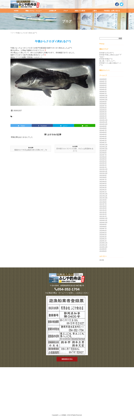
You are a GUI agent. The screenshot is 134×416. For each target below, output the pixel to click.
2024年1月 (103, 142)
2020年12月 (103, 218)
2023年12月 (103, 145)
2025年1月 (103, 118)
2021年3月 (103, 212)
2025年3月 (103, 114)
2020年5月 (103, 233)
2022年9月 (103, 175)
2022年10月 (103, 173)
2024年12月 (103, 120)
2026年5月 (103, 85)
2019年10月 (103, 247)
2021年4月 (103, 210)
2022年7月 (103, 179)
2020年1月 (103, 241)
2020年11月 (103, 220)
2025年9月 (103, 102)
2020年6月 (103, 231)
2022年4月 (103, 185)
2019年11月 (103, 245)
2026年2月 (103, 91)
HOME (16, 10)
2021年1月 (103, 216)
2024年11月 (103, 122)
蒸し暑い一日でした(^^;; (107, 61)
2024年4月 (103, 136)
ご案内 (94, 10)
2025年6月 (103, 108)
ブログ (65, 10)
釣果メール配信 (80, 10)
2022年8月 (103, 177)
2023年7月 (103, 155)
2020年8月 (103, 226)
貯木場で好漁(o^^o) (105, 59)
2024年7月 (103, 130)
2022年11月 (103, 171)
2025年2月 (103, 116)
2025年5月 (103, 110)
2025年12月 (103, 95)
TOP (12, 33)
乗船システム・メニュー (34, 10)
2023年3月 (103, 163)
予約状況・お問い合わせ (112, 10)
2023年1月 (103, 167)
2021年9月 (103, 200)
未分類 (101, 260)
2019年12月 (103, 243)
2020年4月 (103, 235)
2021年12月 (103, 194)
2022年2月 (103, 190)
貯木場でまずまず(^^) (106, 53)
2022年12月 (103, 169)
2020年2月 (103, 239)
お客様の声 (52, 10)
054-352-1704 (68, 289)
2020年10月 (103, 222)
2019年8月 (103, 251)
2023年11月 (103, 147)
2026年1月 (103, 93)
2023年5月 (103, 159)
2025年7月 (103, 106)
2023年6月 (103, 157)
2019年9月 (103, 249)
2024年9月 (103, 126)
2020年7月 (103, 228)
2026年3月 (103, 89)
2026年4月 (103, 87)
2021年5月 (103, 208)
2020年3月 (103, 237)
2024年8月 (103, 128)
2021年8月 (103, 202)
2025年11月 (103, 97)
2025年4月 (103, 112)
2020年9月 (103, 224)
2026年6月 (103, 83)
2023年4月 (103, 161)
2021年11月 (103, 196)
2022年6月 (103, 181)
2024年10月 (103, 124)
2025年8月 (103, 104)
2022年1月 (103, 192)
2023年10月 (103, 149)
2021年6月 (103, 206)
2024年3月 (103, 138)
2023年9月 (103, 151)
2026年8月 (103, 79)
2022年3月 (103, 187)
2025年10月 (103, 100)
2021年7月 (103, 204)
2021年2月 (103, 214)
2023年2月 (103, 165)
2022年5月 (103, 183)
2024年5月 (103, 134)
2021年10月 (103, 198)
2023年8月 (103, 153)
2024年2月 (103, 140)
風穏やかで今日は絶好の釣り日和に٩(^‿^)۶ (30, 150)
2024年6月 (103, 132)
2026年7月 (103, 81)
